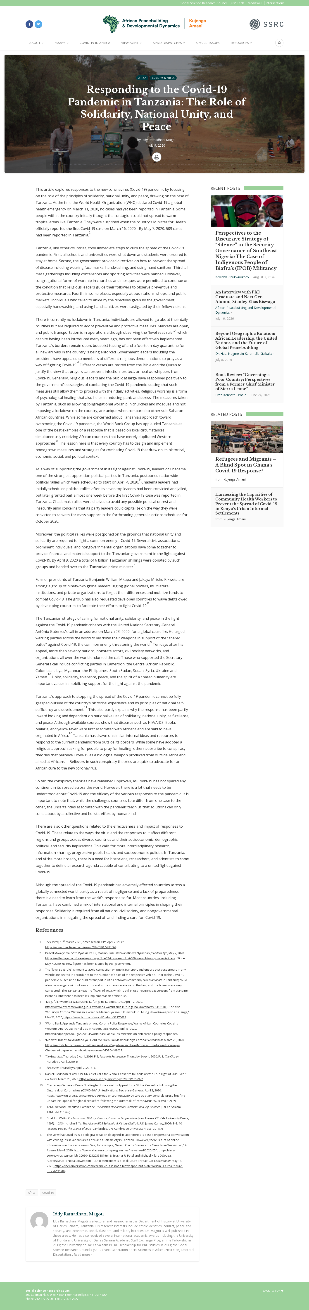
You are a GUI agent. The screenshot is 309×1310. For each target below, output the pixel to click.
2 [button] (89, 232)
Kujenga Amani (234, 479)
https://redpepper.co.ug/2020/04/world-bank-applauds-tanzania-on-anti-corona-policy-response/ (111, 1034)
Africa (142, 77)
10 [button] (49, 674)
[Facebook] (29, 24)
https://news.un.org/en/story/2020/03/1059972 (111, 1079)
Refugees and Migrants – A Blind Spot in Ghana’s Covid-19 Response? (245, 465)
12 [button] (70, 733)
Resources (240, 42)
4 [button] (78, 362)
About (34, 42)
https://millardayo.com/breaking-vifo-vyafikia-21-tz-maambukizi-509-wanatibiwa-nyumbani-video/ (110, 958)
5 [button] (57, 441)
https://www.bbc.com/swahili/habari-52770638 (95, 1017)
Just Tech (237, 3)
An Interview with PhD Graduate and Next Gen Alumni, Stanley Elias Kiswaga (245, 297)
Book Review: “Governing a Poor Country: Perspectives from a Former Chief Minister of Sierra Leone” (245, 381)
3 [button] (175, 330)
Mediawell (254, 3)
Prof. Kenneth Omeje (230, 395)
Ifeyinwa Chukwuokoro (232, 277)
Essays (60, 42)
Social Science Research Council (204, 3)
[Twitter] (38, 24)
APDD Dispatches (167, 42)
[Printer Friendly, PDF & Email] (157, 157)
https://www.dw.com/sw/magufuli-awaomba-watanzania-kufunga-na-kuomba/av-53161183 (106, 1007)
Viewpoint (130, 42)
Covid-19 (48, 1193)
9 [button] (151, 642)
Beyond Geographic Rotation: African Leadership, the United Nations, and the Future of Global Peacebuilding (246, 340)
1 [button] (137, 226)
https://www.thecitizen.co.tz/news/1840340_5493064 (80, 947)
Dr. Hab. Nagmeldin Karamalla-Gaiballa (243, 353)
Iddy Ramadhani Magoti (159, 140)
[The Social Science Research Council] (266, 24)
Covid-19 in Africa (95, 42)
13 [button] (67, 759)
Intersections (275, 3)
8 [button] (148, 603)
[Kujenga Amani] (154, 24)
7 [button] (134, 564)
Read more (82, 1254)
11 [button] (85, 707)
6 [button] (139, 479)
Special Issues (208, 42)
